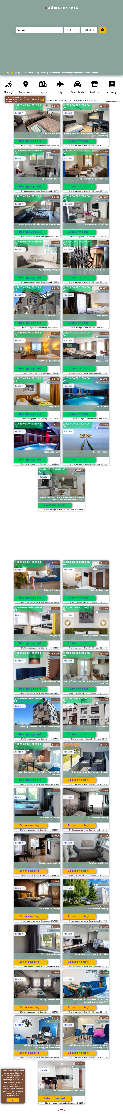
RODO (18, 1095)
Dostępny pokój (30, 140)
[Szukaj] (103, 30)
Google (19, 1073)
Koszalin (19, 113)
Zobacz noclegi (78, 779)
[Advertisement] (61, 537)
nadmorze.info (62, 8)
